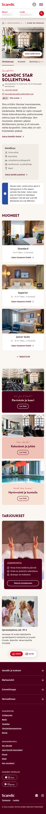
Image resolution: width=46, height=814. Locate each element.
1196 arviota (14, 98)
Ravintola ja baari (37, 62)
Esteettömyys (9, 689)
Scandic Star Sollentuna (35, 23)
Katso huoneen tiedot (21, 257)
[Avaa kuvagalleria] (23, 233)
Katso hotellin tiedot (11, 136)
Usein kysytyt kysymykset (12, 750)
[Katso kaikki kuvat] (23, 42)
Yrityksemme (7, 715)
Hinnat (4, 754)
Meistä (4, 733)
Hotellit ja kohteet (13, 23)
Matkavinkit (8, 680)
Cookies (16, 800)
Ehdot (4, 759)
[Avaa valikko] (41, 4)
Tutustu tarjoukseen (23, 583)
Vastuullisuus (9, 699)
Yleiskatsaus (8, 62)
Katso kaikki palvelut (15, 174)
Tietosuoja (6, 800)
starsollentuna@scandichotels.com (19, 94)
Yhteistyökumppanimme (11, 728)
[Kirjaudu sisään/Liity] (34, 4)
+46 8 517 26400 (11, 90)
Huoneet (21, 62)
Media (4, 720)
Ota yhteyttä (7, 746)
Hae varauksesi (8, 763)
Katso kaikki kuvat (32, 54)
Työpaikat (6, 724)
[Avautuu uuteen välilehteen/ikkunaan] (9, 779)
